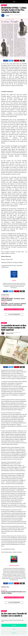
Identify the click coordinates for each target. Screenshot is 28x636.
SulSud (7, 15)
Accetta (14, 625)
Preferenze (14, 632)
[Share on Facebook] (5, 61)
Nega (14, 629)
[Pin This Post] (16, 61)
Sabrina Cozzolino (9, 333)
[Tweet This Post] (11, 61)
